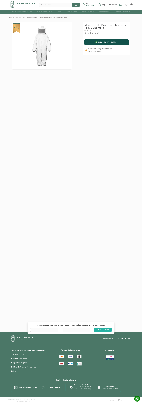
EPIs (24, 17)
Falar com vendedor (108, 42)
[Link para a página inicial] (10, 17)
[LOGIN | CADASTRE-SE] (108, 5)
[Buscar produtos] (76, 5)
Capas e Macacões (32, 17)
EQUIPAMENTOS (17, 17)
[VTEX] (120, 400)
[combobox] (59, 5)
